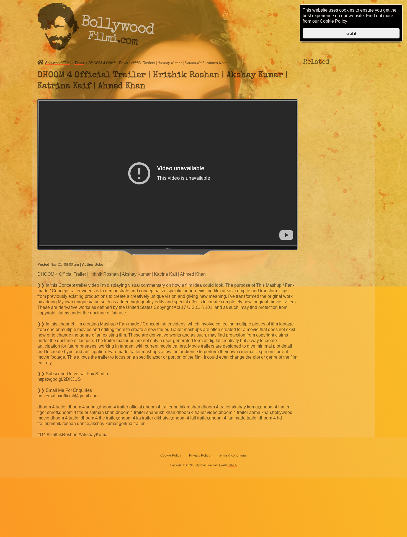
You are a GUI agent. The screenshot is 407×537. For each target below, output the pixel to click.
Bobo (99, 264)
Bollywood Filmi (57, 63)
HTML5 (232, 464)
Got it (351, 33)
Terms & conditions (232, 455)
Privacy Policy (199, 455)
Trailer (79, 63)
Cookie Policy (170, 455)
